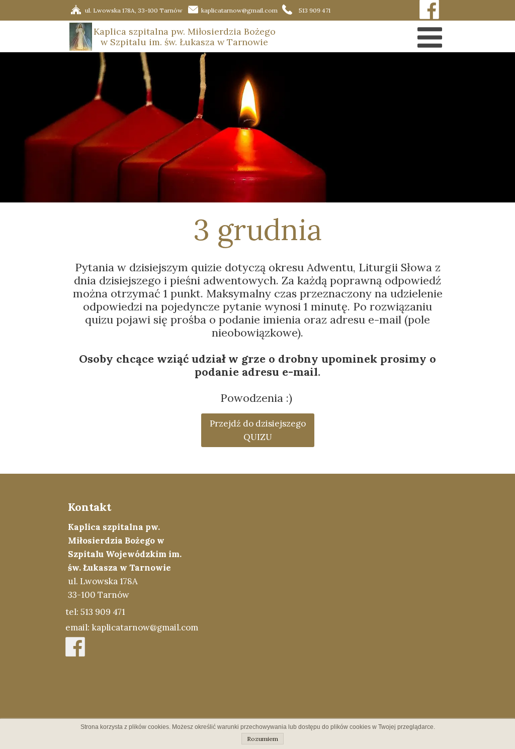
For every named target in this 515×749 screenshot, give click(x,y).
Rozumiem (262, 738)
